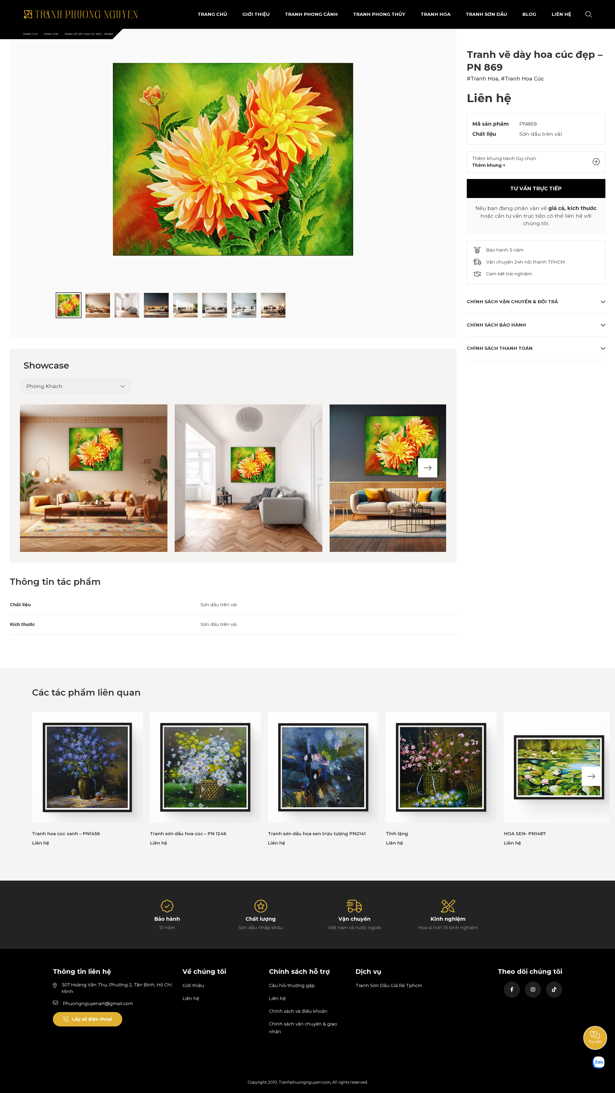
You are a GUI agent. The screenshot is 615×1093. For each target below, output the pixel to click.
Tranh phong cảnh (311, 14)
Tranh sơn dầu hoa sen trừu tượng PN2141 (317, 833)
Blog (529, 14)
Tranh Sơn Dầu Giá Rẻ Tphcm (389, 985)
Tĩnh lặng (397, 833)
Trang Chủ (212, 14)
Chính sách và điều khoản (298, 1011)
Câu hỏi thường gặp (292, 985)
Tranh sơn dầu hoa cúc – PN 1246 (188, 833)
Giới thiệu (193, 985)
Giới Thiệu (256, 14)
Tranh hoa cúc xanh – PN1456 (66, 833)
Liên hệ (191, 998)
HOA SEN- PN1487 (525, 833)
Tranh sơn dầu (486, 14)
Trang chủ (30, 34)
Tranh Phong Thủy (379, 14)
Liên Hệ (561, 14)
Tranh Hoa (435, 14)
